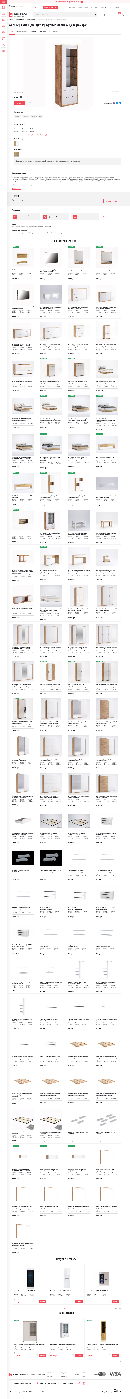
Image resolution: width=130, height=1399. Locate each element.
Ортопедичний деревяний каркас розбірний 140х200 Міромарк (50, 1094)
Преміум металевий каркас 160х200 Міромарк (22, 1132)
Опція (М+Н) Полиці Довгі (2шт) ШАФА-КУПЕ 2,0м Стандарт (105, 871)
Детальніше (107, 217)
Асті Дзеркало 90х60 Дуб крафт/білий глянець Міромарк (23, 307)
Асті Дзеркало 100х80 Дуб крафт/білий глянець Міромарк (50, 270)
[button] (64, 1308)
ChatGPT (17, 116)
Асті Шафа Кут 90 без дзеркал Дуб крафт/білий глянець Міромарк (50, 685)
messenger (120, 103)
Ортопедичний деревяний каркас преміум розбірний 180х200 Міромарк (22, 1095)
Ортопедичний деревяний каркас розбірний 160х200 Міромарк (78, 1094)
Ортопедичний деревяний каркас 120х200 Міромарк (78, 1057)
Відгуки (33, 31)
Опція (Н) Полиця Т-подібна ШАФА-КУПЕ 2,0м (22, 1020)
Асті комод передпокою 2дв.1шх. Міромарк (77, 382)
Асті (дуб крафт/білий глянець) (37, 135)
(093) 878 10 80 (45, 1383)
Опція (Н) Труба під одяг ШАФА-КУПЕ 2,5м (22, 1057)
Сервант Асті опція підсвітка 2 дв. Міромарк (105, 1132)
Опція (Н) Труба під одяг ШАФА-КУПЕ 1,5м (78, 1020)
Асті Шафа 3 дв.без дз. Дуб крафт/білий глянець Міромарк (106, 609)
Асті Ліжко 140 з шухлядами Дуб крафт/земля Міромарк (105, 382)
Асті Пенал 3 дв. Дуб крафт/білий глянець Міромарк (77, 496)
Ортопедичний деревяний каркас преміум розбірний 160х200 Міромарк (107, 1057)
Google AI (34, 116)
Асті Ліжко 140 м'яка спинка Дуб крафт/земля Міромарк (21, 419)
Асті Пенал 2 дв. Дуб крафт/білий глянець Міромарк (49, 496)
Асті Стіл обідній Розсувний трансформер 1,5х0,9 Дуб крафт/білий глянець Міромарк (22, 572)
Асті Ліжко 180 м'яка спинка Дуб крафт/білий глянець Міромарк (77, 458)
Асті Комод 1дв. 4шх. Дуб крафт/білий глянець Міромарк (78, 307)
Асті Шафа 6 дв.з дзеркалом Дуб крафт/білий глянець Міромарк (21, 685)
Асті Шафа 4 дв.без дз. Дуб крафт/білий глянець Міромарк (50, 648)
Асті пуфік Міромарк (18, 533)
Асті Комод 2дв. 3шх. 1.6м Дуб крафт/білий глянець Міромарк (107, 307)
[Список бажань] (111, 15)
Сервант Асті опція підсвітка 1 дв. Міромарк (78, 1132)
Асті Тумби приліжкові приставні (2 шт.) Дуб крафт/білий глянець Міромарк (50, 610)
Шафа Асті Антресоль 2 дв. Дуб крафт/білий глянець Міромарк (21, 1170)
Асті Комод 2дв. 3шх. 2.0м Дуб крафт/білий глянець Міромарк (21, 345)
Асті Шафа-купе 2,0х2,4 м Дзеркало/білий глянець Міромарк (22, 796)
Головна (11, 19)
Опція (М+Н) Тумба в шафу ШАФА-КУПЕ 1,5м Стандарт (106, 908)
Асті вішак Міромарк (18, 270)
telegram (117, 103)
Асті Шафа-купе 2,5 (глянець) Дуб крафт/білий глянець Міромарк (49, 797)
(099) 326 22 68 (68, 1383)
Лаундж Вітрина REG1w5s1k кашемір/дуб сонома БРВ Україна (29, 1345)
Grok (40, 116)
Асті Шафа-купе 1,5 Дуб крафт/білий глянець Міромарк (106, 722)
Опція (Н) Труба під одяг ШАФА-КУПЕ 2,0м (106, 1020)
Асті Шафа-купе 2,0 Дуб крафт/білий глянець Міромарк (106, 759)
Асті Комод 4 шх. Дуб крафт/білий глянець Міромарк (78, 345)
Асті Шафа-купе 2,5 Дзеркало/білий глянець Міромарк (78, 797)
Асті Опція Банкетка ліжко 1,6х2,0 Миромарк (105, 458)
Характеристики (21, 31)
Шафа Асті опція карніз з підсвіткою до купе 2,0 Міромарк (106, 1207)
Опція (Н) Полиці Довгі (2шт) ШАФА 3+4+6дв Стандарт (78, 945)
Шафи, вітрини (20, 19)
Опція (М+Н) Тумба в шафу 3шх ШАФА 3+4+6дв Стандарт (77, 908)
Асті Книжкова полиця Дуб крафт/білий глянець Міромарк (50, 307)
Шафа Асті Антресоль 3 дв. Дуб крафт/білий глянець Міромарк (49, 1170)
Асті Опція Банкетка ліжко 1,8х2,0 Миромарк (22, 496)
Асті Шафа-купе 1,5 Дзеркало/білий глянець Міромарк (78, 722)
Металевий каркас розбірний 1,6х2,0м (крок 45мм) (48, 834)
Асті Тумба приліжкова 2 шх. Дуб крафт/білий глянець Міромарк (105, 571)
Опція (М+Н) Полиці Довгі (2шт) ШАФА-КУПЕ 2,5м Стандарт (21, 908)
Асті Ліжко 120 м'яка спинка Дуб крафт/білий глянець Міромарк (77, 419)
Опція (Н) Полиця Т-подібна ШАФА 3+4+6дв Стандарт (106, 982)
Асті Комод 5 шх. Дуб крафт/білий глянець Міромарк (106, 345)
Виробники (72, 7)
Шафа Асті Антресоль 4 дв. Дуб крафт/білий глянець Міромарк (77, 1170)
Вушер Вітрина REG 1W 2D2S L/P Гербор (98, 1290)
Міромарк (29, 185)
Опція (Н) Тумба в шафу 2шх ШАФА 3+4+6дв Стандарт (50, 1057)
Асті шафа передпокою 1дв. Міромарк (76, 685)
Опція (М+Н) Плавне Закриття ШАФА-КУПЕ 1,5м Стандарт (20, 871)
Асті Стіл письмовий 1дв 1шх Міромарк (48, 571)
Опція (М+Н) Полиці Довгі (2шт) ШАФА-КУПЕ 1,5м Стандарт (77, 871)
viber (114, 103)
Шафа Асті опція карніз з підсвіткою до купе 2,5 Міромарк (22, 1244)
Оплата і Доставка (83, 7)
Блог (110, 7)
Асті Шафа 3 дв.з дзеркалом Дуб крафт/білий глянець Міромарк (21, 648)
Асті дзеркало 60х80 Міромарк (76, 270)
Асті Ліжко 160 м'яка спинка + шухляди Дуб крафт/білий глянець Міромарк (106, 420)
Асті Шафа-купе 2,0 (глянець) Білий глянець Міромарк (50, 759)
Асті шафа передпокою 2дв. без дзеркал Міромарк (107, 685)
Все (12, 31)
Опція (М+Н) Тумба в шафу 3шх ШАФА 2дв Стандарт (49, 908)
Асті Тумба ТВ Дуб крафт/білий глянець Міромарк (22, 609)
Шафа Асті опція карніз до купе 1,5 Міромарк (106, 1170)
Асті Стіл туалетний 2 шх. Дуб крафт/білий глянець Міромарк (79, 571)
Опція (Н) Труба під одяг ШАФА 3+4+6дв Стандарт (49, 1020)
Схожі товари (53, 31)
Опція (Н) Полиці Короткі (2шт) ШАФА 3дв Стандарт (51, 982)
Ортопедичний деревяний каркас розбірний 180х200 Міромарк (106, 1094)
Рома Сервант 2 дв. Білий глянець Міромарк (63, 1344)
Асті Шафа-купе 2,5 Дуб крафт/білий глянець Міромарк (106, 797)
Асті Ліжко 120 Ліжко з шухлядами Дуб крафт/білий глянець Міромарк (50, 419)
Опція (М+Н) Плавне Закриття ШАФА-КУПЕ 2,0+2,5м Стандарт (51, 871)
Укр (123, 7)
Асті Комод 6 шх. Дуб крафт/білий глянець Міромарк (22, 382)
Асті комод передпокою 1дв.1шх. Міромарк (49, 382)
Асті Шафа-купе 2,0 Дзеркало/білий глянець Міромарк (78, 759)
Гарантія (103, 7)
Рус (127, 7)
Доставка (42, 31)
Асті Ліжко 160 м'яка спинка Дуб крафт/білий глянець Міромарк (21, 457)
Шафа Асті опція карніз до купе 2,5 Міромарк (50, 1207)
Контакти (117, 7)
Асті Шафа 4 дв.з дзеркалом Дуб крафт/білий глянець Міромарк (77, 648)
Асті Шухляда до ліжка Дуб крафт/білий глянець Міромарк (23, 833)
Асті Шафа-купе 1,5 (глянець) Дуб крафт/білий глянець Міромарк (49, 722)
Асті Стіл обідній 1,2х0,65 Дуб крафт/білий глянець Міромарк (106, 533)
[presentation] (116, 1308)
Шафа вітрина (31, 19)
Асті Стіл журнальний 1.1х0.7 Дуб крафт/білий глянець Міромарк (77, 533)
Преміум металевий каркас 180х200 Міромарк (50, 1132)
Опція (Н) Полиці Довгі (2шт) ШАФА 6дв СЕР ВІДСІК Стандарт (106, 945)
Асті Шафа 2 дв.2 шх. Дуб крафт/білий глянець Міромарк (78, 609)
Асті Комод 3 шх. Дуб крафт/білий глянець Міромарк (50, 345)
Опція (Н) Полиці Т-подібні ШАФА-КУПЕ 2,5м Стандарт (78, 982)
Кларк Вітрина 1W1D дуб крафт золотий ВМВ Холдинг (102, 1344)
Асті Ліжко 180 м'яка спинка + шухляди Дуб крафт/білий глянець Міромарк (50, 459)
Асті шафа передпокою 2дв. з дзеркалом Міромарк (22, 722)
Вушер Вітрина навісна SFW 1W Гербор (25, 1290)
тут (82, 2)
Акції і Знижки (94, 7)
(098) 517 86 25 (17, 6)
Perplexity (26, 116)
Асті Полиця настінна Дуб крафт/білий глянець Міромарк (106, 496)
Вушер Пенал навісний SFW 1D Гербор (61, 1290)
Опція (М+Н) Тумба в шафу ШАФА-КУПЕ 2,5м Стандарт (22, 945)
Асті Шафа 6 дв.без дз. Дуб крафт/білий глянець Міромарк (106, 648)
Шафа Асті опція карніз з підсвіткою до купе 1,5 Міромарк (78, 1207)
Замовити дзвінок (34, 7)
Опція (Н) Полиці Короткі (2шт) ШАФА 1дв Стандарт (21, 982)
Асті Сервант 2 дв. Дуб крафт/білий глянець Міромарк (50, 533)
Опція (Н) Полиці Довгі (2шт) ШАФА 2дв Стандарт (50, 945)
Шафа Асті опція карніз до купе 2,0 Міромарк (22, 1207)
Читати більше (16, 189)
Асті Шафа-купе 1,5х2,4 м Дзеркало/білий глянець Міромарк (22, 759)
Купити (42, 1301)
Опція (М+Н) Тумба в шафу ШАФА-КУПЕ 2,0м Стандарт (106, 834)
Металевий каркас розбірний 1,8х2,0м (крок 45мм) (76, 834)
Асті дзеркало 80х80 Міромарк (104, 270)
